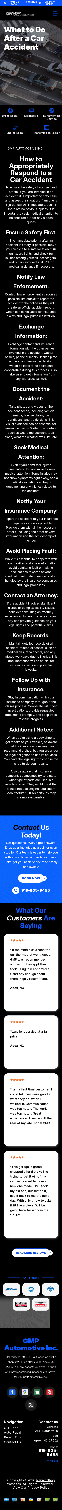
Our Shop (11, 1428)
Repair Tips (12, 1437)
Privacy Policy (38, 1487)
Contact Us (12, 1442)
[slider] (17, 940)
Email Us (51, 1461)
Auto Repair (13, 1432)
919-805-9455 (29, 1357)
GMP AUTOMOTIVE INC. (25, 148)
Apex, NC (17, 988)
